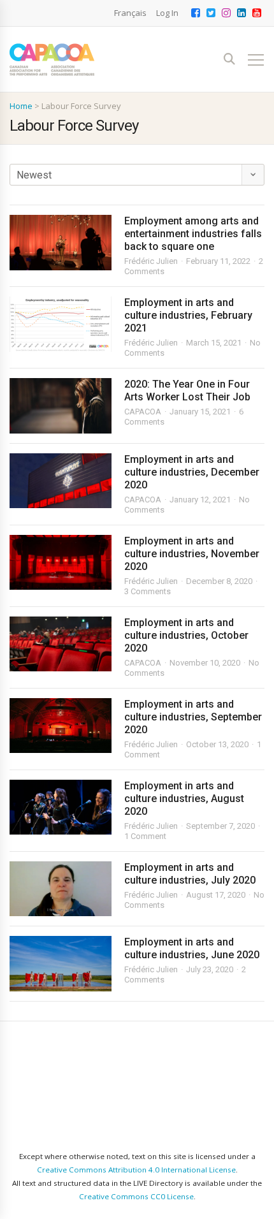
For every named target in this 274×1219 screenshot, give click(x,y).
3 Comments (147, 591)
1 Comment (145, 836)
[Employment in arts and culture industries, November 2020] (61, 562)
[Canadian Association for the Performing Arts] (52, 59)
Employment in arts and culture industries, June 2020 (191, 948)
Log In (167, 12)
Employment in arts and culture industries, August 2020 (184, 798)
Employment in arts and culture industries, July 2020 (190, 873)
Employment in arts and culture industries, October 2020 (186, 635)
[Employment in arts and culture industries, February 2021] (61, 324)
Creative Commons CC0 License (136, 1196)
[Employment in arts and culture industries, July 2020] (61, 889)
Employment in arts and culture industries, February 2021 (188, 315)
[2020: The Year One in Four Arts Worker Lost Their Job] (61, 406)
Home (21, 106)
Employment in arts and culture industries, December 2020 (191, 472)
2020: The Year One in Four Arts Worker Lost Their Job (187, 390)
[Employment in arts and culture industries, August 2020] (61, 807)
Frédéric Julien (151, 261)
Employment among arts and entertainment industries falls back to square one (193, 233)
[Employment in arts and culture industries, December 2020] (61, 481)
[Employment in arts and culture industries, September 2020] (61, 726)
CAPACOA (142, 411)
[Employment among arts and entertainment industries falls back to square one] (61, 242)
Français (130, 12)
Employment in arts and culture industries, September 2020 (193, 717)
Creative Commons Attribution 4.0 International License (136, 1169)
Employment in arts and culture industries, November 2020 (191, 554)
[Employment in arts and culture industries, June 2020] (61, 963)
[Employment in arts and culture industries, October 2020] (61, 644)
